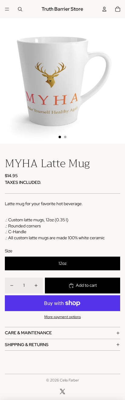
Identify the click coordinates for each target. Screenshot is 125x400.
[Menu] (7, 9)
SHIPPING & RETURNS (27, 344)
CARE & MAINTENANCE (28, 332)
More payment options (62, 316)
